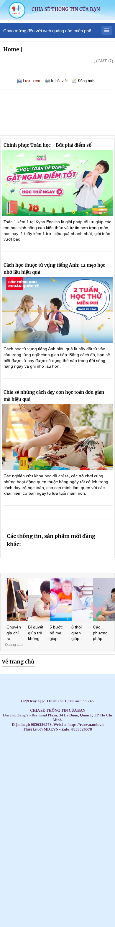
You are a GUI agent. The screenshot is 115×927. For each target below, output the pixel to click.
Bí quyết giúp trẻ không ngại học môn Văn (35, 633)
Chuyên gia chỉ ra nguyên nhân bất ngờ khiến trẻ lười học (13, 633)
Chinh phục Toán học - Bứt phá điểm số (47, 145)
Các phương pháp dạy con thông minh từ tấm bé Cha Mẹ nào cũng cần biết (100, 633)
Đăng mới (86, 81)
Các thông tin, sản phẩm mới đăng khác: (51, 540)
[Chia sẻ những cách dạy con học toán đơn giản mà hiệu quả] (57, 437)
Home (11, 49)
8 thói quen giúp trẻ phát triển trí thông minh (78, 633)
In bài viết (59, 81)
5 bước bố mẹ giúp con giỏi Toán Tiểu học (57, 633)
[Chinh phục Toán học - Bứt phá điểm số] (57, 183)
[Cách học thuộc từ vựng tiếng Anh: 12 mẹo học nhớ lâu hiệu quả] (57, 310)
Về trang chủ (18, 661)
